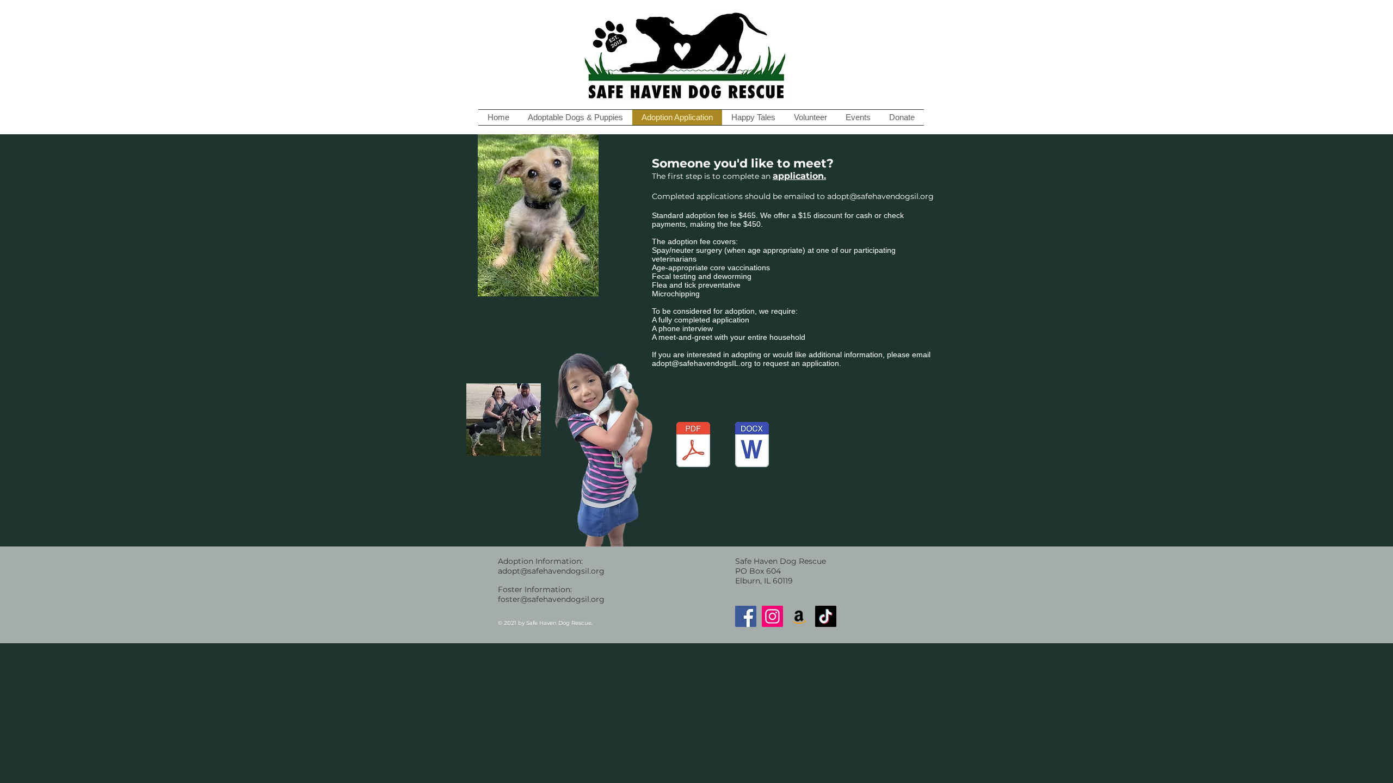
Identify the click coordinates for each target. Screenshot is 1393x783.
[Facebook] (745, 616)
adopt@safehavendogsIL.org (702, 363)
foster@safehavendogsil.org (551, 599)
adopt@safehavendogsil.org (880, 196)
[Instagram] (772, 616)
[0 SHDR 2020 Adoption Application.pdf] (693, 445)
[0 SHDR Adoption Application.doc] (752, 445)
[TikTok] (825, 616)
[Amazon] (799, 616)
